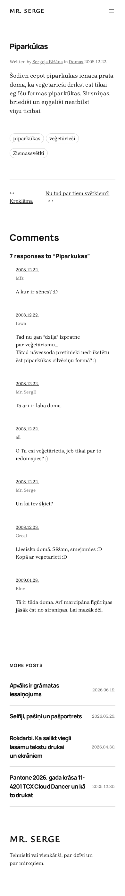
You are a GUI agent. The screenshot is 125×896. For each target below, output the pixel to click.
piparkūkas (26, 138)
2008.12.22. (27, 270)
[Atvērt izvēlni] (111, 11)
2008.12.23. (27, 527)
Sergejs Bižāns (47, 61)
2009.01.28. (27, 580)
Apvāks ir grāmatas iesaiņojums (34, 689)
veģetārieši (62, 138)
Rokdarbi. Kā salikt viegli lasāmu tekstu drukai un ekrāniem (40, 746)
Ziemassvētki (28, 153)
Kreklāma (21, 201)
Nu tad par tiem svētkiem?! (77, 193)
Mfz (20, 278)
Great (21, 535)
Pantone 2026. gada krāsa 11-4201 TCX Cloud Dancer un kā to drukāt (47, 786)
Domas (76, 61)
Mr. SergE (26, 392)
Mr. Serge (27, 10)
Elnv (20, 588)
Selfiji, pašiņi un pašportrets (46, 716)
